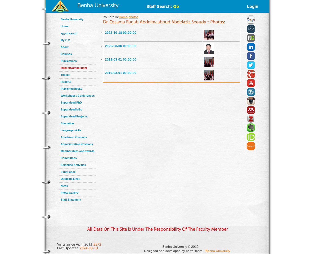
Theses (65, 75)
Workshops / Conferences (78, 95)
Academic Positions (74, 137)
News (64, 185)
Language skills (71, 130)
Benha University (98, 5)
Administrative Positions (77, 144)
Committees (69, 158)
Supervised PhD (71, 102)
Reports (66, 81)
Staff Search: (162, 6)
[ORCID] (251, 131)
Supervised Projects (74, 116)
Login (252, 6)
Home (64, 26)
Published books (71, 88)
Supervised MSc (71, 109)
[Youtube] (251, 77)
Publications (69, 61)
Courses (66, 54)
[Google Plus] (251, 68)
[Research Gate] (251, 32)
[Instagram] (251, 95)
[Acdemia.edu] (251, 23)
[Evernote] (251, 122)
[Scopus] (251, 140)
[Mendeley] (251, 104)
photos (133, 17)
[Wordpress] (251, 86)
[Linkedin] (251, 41)
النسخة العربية (69, 33)
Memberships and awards (78, 151)
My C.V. (65, 40)
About (64, 47)
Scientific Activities (73, 165)
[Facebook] (251, 50)
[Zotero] (251, 113)
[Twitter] (251, 59)
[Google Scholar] (251, 14)
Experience (68, 172)
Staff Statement (71, 199)
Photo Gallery (69, 192)
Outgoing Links (70, 179)
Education (67, 123)
